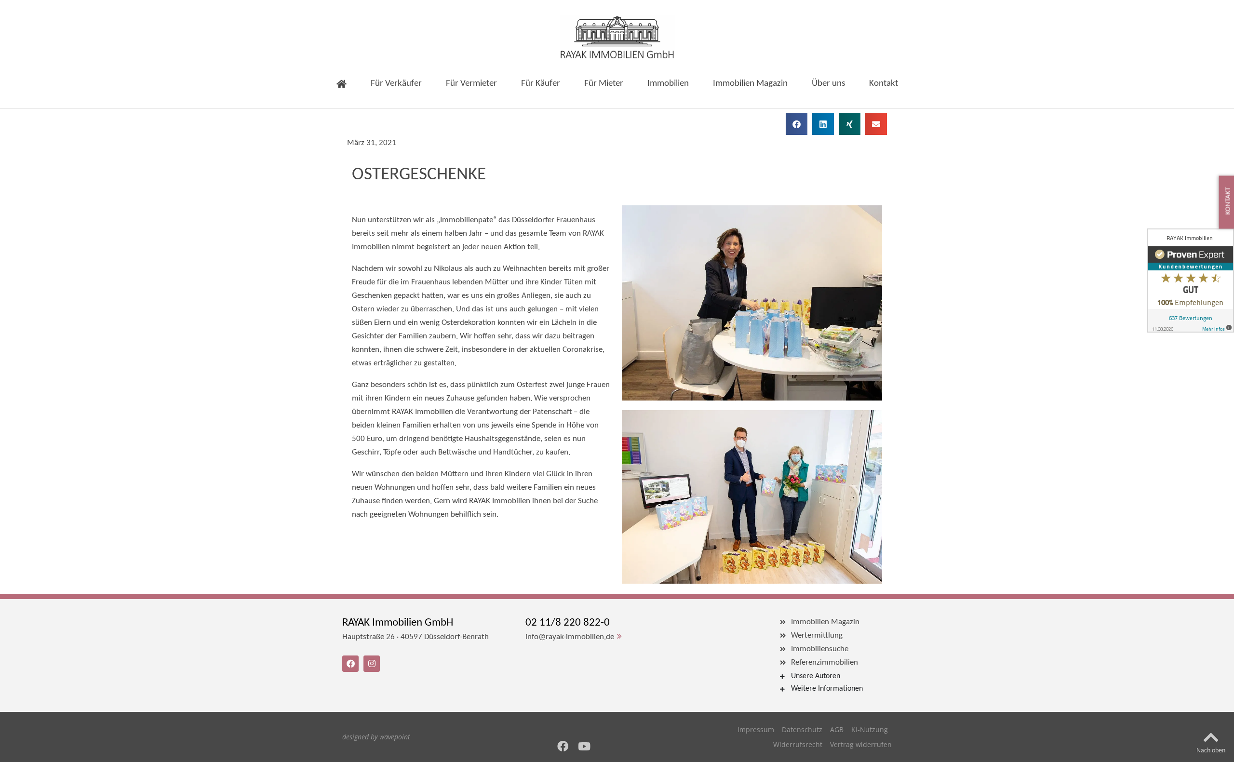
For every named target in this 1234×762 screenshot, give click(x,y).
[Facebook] (562, 746)
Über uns (828, 83)
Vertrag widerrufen (861, 744)
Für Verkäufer (396, 83)
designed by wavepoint (376, 736)
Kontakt (883, 83)
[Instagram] (371, 663)
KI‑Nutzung (869, 729)
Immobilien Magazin (750, 83)
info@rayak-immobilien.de (569, 637)
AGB (837, 729)
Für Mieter (603, 83)
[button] (796, 124)
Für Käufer (540, 83)
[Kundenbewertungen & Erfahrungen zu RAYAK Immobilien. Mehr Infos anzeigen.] (1190, 280)
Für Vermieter (471, 83)
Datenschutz (802, 729)
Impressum (756, 729)
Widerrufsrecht (797, 744)
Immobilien (668, 83)
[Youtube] (584, 746)
